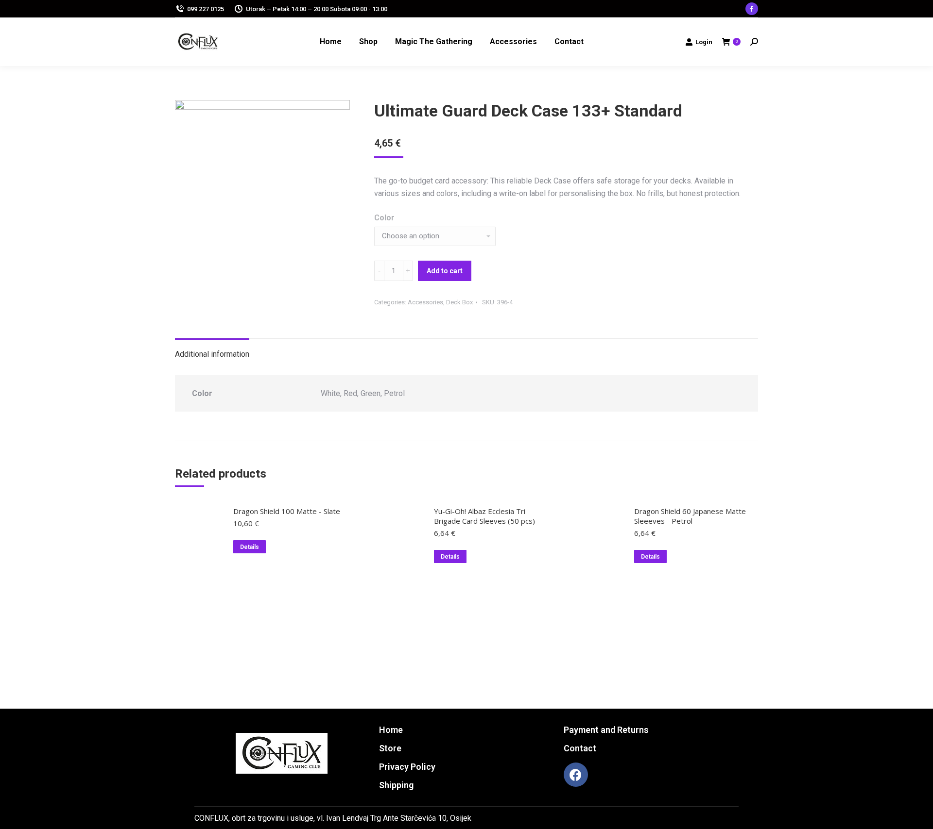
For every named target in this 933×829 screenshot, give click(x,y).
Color (384, 217)
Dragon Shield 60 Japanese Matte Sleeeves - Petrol (690, 516)
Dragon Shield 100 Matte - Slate (286, 511)
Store (390, 748)
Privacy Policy (407, 767)
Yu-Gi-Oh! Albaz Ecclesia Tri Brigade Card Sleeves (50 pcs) (484, 516)
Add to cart (445, 271)
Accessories (425, 302)
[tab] (212, 349)
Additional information (212, 354)
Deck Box (459, 302)
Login (703, 42)
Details (249, 547)
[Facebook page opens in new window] (751, 8)
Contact (580, 748)
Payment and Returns (606, 730)
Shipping (396, 785)
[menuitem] (331, 41)
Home (391, 730)
